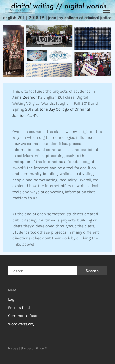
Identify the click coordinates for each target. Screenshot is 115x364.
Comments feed (22, 315)
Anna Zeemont (25, 97)
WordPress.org (21, 324)
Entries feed (19, 307)
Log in (13, 299)
